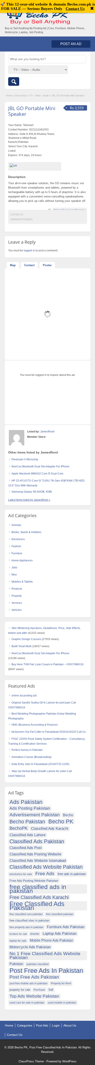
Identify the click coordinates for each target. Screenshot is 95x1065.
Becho (68, 815)
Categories (24, 1025)
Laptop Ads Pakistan (59, 933)
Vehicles (16, 610)
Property (16, 595)
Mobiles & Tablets (22, 581)
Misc (14, 574)
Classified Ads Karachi (49, 828)
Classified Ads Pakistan (37, 841)
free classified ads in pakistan (38, 889)
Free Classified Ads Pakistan (37, 905)
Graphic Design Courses (26, 639)
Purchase (39, 989)
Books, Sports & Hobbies (26, 532)
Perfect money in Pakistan (27, 749)
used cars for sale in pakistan (27, 1002)
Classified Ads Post (26, 848)
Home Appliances (22, 560)
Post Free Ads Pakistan (34, 976)
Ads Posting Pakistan (30, 808)
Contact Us (14, 1034)
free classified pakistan (59, 914)
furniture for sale (18, 934)
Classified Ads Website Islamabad (38, 861)
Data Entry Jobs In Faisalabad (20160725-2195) (40, 764)
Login (56, 1025)
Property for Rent (61, 983)
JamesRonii (47, 431)
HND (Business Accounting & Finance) (34, 724)
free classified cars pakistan (26, 914)
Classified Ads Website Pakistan (46, 867)
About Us (69, 1025)
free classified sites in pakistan (29, 920)
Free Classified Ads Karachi (39, 897)
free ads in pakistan (72, 874)
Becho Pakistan (27, 821)
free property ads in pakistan (27, 927)
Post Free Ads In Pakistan (46, 970)
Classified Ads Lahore (28, 835)
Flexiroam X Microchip (24, 459)
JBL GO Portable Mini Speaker (31, 111)
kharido (34, 933)
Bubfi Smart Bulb (21, 646)
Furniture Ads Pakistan (65, 927)
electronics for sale (21, 874)
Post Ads (42, 1025)
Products (16, 588)
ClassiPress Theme (31, 1061)
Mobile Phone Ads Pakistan (51, 940)
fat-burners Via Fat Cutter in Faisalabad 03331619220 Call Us (48, 731)
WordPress (69, 1061)
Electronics (21, 95)
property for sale (20, 989)
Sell (50, 989)
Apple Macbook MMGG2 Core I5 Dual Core (37, 473)
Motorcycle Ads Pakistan (30, 947)
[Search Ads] (13, 81)
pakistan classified (38, 964)
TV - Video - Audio (39, 95)
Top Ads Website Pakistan (34, 996)
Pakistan (16, 964)
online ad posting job (24, 695)
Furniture (16, 553)
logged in (29, 250)
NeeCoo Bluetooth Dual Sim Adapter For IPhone (40, 466)
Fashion (16, 546)
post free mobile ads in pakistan (29, 983)
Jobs (14, 567)
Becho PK (60, 821)
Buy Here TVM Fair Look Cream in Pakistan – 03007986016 (47, 664)
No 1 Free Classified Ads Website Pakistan (45, 955)
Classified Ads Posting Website (35, 854)
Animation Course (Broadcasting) (31, 757)
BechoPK (19, 828)
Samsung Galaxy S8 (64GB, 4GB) (31, 491)
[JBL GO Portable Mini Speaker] (35, 166)
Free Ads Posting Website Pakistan (34, 880)
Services (16, 602)
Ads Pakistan (26, 802)
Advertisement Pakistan (35, 814)
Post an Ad (71, 44)
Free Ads (44, 873)
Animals (16, 525)
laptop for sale (18, 940)
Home (9, 95)
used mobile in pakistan (62, 1002)
